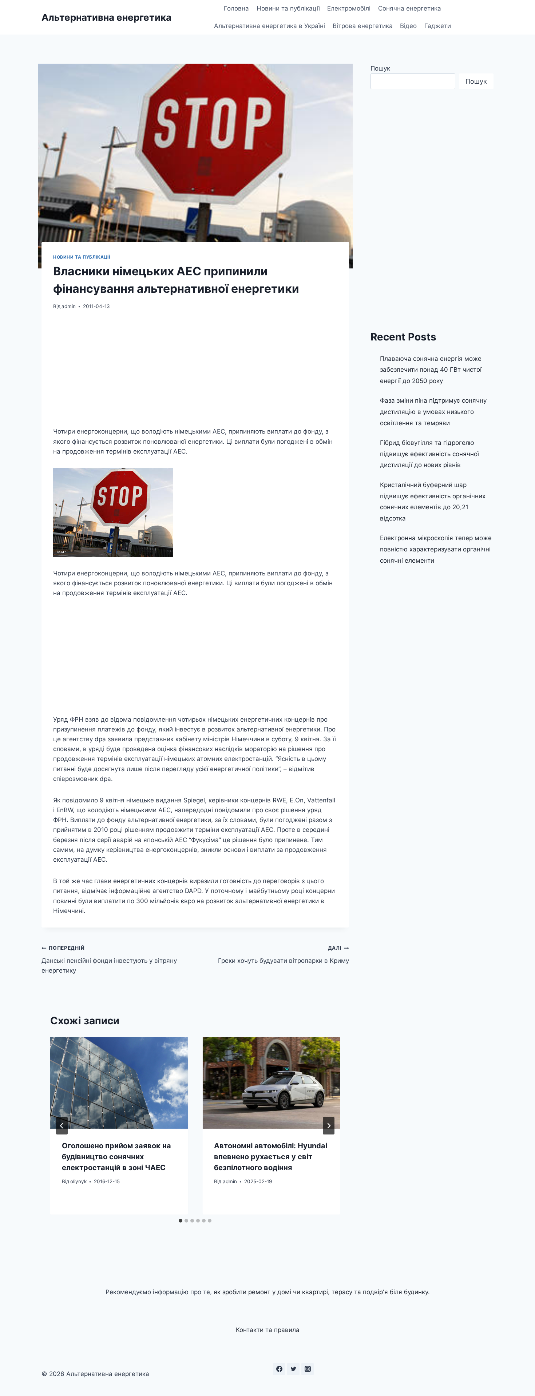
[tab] (180, 1221)
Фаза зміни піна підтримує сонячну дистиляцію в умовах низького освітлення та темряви (433, 411)
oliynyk (78, 1181)
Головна (236, 8)
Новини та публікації (288, 8)
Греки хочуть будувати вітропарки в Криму (283, 954)
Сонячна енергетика (409, 8)
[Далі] (328, 1125)
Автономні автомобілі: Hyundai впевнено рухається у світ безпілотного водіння (270, 1156)
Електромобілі (348, 8)
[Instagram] (307, 1369)
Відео (408, 25)
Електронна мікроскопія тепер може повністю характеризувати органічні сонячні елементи (436, 549)
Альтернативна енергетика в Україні (269, 25)
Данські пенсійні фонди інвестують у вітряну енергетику (109, 959)
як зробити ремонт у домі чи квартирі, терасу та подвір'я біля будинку (321, 1292)
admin (69, 306)
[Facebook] (279, 1369)
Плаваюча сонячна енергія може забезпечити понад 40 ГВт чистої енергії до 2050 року (431, 369)
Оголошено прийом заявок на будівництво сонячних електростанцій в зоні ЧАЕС (116, 1156)
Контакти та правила (268, 1329)
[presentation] (119, 1083)
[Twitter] (293, 1369)
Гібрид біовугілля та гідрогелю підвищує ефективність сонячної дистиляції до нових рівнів (429, 453)
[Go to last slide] (62, 1125)
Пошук (380, 68)
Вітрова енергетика (363, 25)
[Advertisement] (195, 373)
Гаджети (437, 25)
